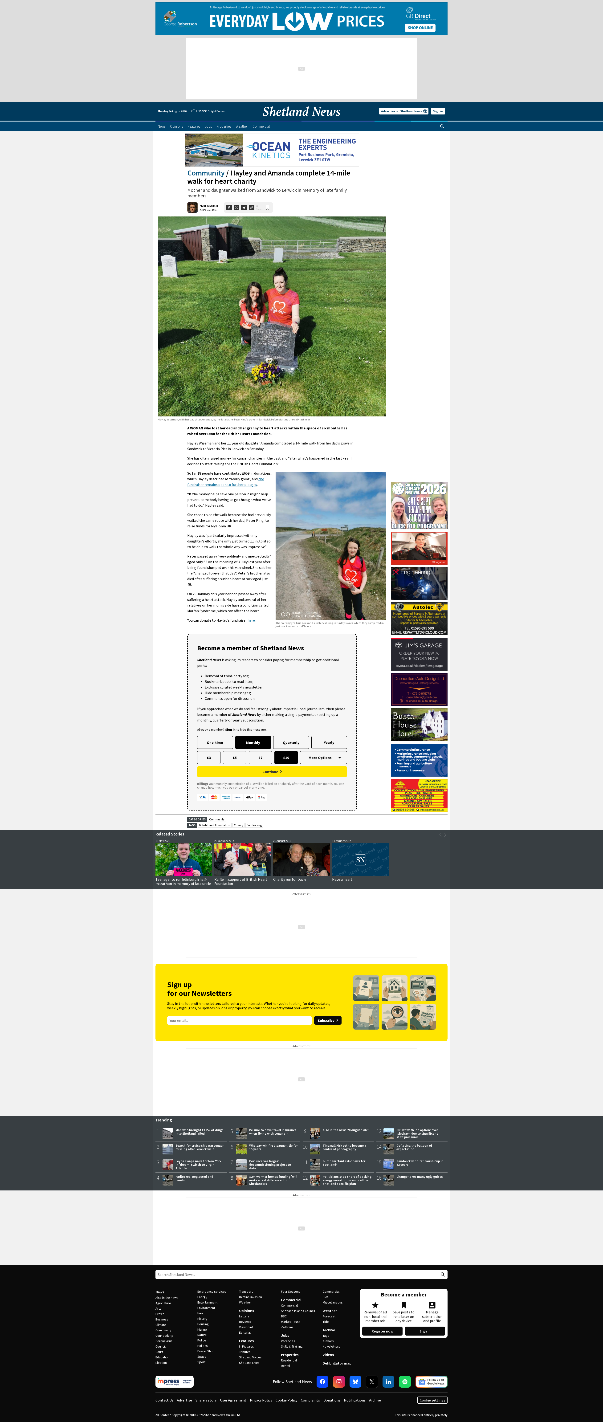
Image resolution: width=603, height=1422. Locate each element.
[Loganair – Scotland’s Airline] (419, 548)
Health (201, 1313)
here (251, 620)
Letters (244, 1316)
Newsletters (331, 1346)
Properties (289, 1354)
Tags (326, 1335)
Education (162, 1357)
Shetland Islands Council (298, 1311)
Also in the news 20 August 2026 (346, 1130)
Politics (202, 1346)
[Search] (442, 126)
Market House (291, 1322)
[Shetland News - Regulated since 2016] (174, 1382)
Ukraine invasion (250, 1297)
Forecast (329, 1316)
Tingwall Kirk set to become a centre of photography (344, 1147)
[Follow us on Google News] (432, 1382)
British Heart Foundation (214, 825)
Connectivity (164, 1335)
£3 (209, 757)
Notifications (355, 1400)
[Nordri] (419, 583)
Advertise (184, 1400)
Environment (206, 1308)
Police (201, 1340)
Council (160, 1346)
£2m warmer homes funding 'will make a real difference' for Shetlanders (273, 1180)
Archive (329, 1330)
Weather (245, 1302)
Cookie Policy (286, 1400)
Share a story (206, 1400)
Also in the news (166, 1298)
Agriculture (163, 1303)
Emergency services (211, 1291)
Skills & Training (292, 1346)
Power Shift (205, 1351)
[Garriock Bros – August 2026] (419, 795)
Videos (328, 1354)
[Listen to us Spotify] (405, 1382)
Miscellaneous (333, 1302)
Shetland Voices (250, 1357)
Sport (201, 1362)
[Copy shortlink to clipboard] (251, 207)
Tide (326, 1322)
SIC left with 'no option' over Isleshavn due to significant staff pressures (417, 1133)
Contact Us (164, 1400)
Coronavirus (163, 1341)
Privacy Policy (261, 1400)
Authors (328, 1341)
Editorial (245, 1332)
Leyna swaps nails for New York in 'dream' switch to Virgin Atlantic (198, 1164)
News (159, 1292)
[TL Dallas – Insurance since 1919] (419, 760)
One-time (215, 742)
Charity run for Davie (289, 879)
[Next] (445, 834)
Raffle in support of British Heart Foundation (240, 881)
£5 (235, 757)
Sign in (438, 111)
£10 (286, 757)
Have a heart (342, 879)
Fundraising (254, 825)
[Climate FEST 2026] (419, 484)
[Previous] (440, 834)
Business (161, 1319)
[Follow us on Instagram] (339, 1382)
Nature (202, 1335)
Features (246, 1340)
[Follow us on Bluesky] (355, 1382)
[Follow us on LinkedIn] (388, 1382)
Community (206, 173)
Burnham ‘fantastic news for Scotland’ (344, 1163)
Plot (325, 1297)
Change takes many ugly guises (419, 1176)
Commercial (291, 1299)
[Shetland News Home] (301, 119)
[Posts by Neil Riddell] (192, 207)
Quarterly (291, 742)
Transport (246, 1291)
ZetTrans (287, 1327)
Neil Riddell (209, 206)
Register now (382, 1331)
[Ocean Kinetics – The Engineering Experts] (272, 150)
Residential (289, 1360)
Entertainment (207, 1302)
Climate (160, 1325)
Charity (238, 825)
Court (159, 1352)
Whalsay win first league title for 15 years (273, 1147)
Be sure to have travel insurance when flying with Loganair (272, 1132)
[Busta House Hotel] (419, 724)
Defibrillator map (337, 1363)
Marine (202, 1329)
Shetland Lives (249, 1363)
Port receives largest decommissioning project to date (270, 1164)
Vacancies (288, 1341)
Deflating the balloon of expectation (414, 1147)
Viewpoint (246, 1327)
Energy (202, 1297)
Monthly (253, 742)
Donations (331, 1400)
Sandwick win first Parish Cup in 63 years (420, 1163)
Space (201, 1356)
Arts (158, 1308)
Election (161, 1363)
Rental (285, 1366)
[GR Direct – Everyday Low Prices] (301, 18)
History (202, 1318)
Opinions (246, 1310)
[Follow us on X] (372, 1382)
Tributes (245, 1352)
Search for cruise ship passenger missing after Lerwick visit (199, 1147)
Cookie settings (432, 1400)
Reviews (245, 1322)
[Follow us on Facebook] (322, 1382)
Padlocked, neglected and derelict (194, 1178)
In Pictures (246, 1346)
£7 (260, 757)
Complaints (310, 1400)
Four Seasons (290, 1291)
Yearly (329, 742)
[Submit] (442, 1274)
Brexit (159, 1314)
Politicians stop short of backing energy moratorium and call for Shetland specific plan (347, 1180)
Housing (203, 1324)
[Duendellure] (419, 689)
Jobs (285, 1335)
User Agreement (233, 1400)
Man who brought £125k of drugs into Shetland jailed (199, 1132)
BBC (284, 1316)
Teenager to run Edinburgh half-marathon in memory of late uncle (183, 881)
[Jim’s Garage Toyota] (419, 654)
